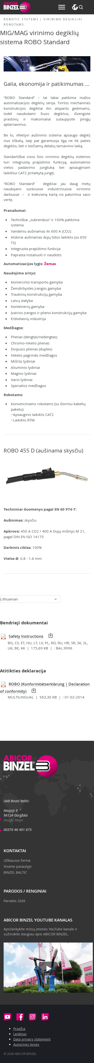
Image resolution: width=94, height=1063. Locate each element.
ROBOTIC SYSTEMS (21, 19)
